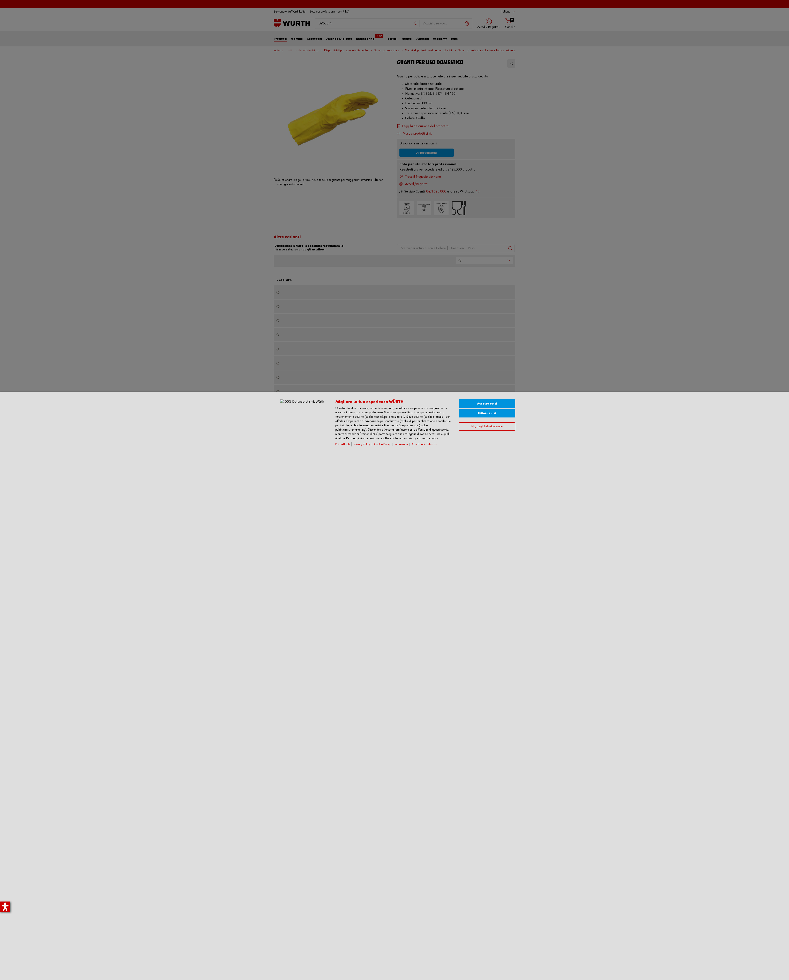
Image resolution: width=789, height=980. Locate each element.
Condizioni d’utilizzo (424, 444)
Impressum (401, 444)
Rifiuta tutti (487, 413)
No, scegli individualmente (487, 426)
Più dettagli (342, 444)
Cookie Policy (382, 444)
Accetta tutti (487, 403)
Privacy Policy (362, 444)
